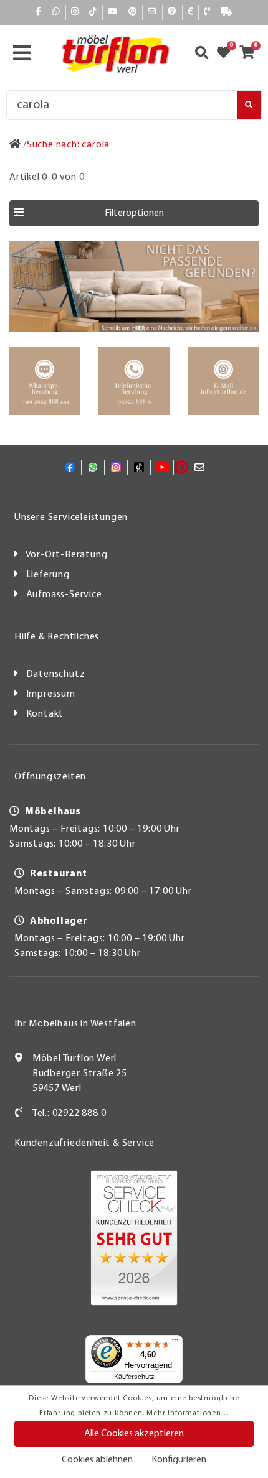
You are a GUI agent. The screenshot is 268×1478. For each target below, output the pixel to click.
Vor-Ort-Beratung (67, 555)
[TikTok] (93, 12)
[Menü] (175, 1342)
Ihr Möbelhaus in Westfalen (75, 1024)
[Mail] (152, 12)
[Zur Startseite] (15, 144)
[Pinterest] (132, 12)
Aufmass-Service (64, 595)
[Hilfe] (172, 12)
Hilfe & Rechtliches (56, 637)
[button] (134, 213)
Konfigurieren (178, 1460)
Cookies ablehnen (97, 1460)
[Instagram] (75, 12)
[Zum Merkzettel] (227, 54)
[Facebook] (39, 12)
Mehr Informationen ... (187, 1413)
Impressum (50, 694)
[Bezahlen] (191, 12)
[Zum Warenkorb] (251, 54)
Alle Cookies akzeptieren (134, 1434)
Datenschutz (55, 674)
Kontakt (45, 714)
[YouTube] (113, 12)
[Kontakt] (207, 12)
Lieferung (48, 575)
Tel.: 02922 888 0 (69, 1113)
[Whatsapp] (56, 12)
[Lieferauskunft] (226, 12)
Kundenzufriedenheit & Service (84, 1143)
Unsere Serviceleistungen (71, 518)
